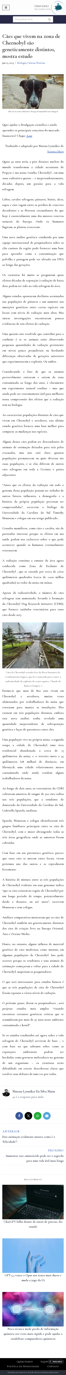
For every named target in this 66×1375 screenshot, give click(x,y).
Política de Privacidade (23, 1366)
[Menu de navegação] (6, 7)
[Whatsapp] (37, 1116)
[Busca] (49, 19)
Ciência (31, 62)
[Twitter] (28, 1116)
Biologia (21, 62)
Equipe (45, 1361)
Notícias (40, 62)
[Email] (47, 1116)
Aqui (29, 136)
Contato (53, 1366)
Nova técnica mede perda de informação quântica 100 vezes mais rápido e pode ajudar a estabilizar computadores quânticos (33, 1334)
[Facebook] (19, 1116)
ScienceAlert (55, 151)
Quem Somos (25, 1361)
